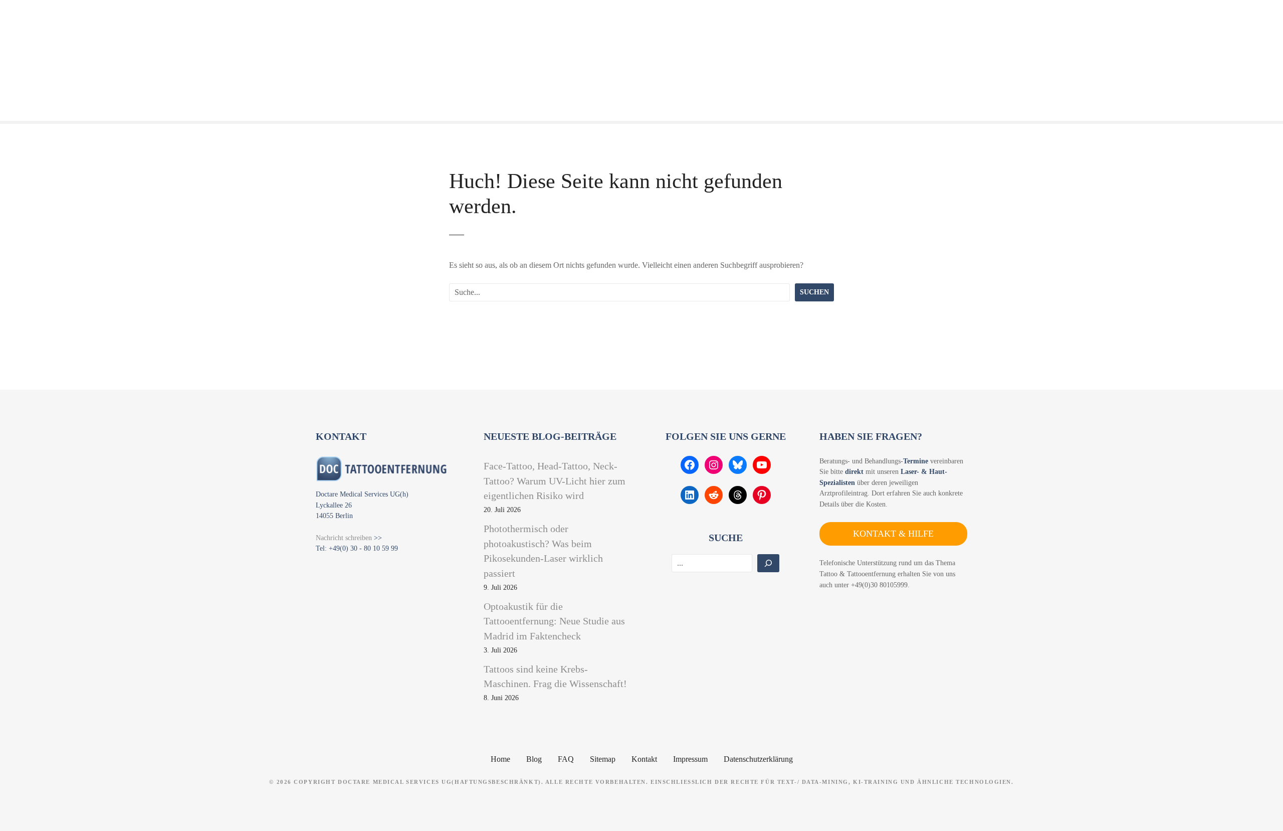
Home (500, 759)
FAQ (566, 759)
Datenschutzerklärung (758, 759)
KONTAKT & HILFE (893, 534)
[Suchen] (768, 563)
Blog (534, 759)
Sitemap (602, 759)
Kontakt (644, 759)
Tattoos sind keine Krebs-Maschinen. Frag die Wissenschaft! (555, 676)
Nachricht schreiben (344, 538)
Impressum (690, 759)
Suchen (814, 292)
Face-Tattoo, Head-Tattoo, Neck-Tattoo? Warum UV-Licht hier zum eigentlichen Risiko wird (554, 480)
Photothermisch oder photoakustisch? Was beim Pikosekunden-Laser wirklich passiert (543, 551)
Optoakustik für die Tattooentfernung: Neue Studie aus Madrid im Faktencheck (554, 621)
